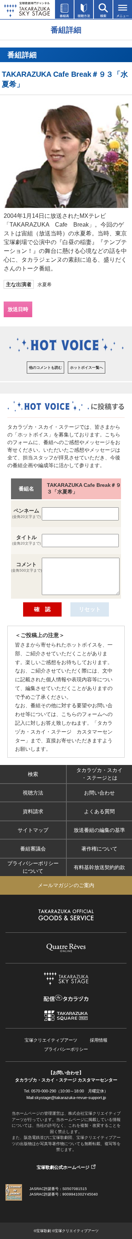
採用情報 (98, 1040)
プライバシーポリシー (66, 1049)
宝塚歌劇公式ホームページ (63, 1167)
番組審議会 (33, 849)
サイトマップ (33, 830)
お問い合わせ (99, 793)
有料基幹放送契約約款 (99, 867)
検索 (33, 774)
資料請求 (33, 811)
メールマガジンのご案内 (66, 885)
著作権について (99, 849)
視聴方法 (33, 793)
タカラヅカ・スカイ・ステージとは (99, 774)
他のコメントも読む (45, 367)
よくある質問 (99, 811)
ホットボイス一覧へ (86, 367)
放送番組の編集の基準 (99, 830)
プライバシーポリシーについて (33, 867)
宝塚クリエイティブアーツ (51, 1040)
